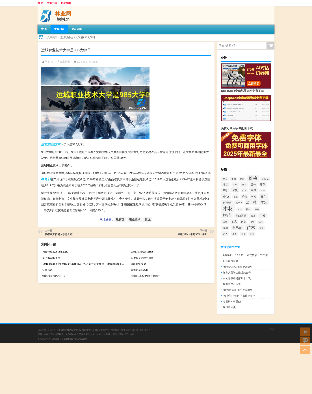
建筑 (236, 196)
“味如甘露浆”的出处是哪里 (238, 290)
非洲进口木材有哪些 (142, 252)
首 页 (40, 3)
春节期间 (227, 202)
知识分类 (66, 3)
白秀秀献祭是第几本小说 (237, 278)
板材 (248, 209)
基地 (225, 190)
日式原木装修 (230, 261)
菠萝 (261, 228)
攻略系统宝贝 (138, 263)
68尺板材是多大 (51, 258)
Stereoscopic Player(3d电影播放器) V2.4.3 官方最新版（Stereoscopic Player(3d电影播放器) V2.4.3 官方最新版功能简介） (83, 263)
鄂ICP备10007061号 (140, 329)
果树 (257, 209)
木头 (264, 202)
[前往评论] (304, 341)
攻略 (244, 196)
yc (52, 61)
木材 (228, 208)
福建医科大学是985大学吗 (192, 234)
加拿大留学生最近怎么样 (237, 272)
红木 (261, 221)
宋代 (235, 190)
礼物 (252, 221)
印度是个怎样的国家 (142, 258)
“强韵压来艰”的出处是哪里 (145, 275)
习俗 (242, 178)
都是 (243, 233)
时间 (253, 196)
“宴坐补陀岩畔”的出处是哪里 (239, 295)
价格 (252, 178)
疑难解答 (125, 329)
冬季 (235, 184)
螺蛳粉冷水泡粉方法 (53, 275)
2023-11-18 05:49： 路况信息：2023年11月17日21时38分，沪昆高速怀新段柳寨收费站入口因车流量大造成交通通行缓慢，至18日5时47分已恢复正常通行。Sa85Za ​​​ (247, 255)
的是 (243, 221)
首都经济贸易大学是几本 (59, 234)
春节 (263, 196)
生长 (262, 215)
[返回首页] (304, 331)
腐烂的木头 (229, 307)
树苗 (227, 215)
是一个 (239, 202)
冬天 (226, 184)
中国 (233, 178)
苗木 (251, 227)
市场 (226, 196)
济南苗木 (47, 269)
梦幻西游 (240, 215)
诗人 (225, 233)
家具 (253, 190)
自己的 (237, 227)
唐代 (262, 184)
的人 (234, 221)
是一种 (251, 201)
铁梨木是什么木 (232, 284)
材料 (240, 209)
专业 (225, 179)
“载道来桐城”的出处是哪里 (238, 266)
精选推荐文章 (102, 329)
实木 (244, 190)
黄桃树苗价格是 (139, 269)
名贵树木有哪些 (232, 301)
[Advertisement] (108, 368)
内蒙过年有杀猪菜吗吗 (55, 252)
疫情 (225, 221)
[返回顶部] (304, 350)
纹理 (225, 228)
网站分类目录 (88, 329)
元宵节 (265, 179)
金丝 (252, 233)
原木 (244, 184)
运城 (44, 144)
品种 (253, 184)
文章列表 (52, 3)
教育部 (46, 179)
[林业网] (56, 7)
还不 (234, 233)
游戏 (253, 215)
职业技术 (54, 144)
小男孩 (271, 329)
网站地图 (115, 329)
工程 (263, 190)
